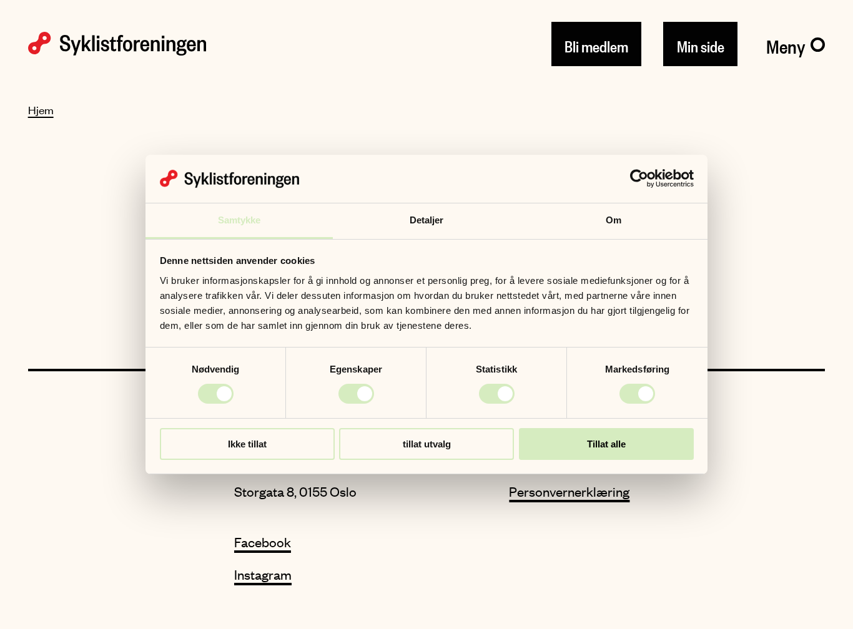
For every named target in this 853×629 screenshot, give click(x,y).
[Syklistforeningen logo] (117, 44)
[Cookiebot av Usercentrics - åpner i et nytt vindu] (639, 178)
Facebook (262, 542)
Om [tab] (613, 220)
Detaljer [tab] (427, 220)
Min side (700, 44)
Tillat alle (606, 444)
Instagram (263, 574)
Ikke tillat (247, 444)
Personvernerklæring (569, 491)
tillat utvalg (427, 444)
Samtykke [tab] (239, 220)
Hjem (41, 109)
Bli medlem (596, 44)
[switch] (356, 394)
